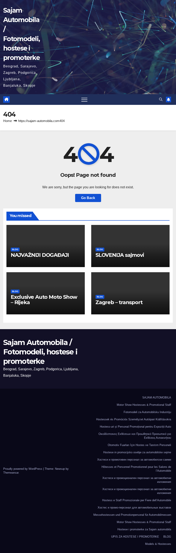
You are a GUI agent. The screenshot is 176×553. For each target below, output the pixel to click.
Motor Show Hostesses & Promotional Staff (144, 404)
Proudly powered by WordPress (23, 468)
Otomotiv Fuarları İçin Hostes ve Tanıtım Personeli (139, 445)
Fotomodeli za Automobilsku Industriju (147, 412)
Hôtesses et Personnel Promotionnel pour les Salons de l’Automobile (136, 468)
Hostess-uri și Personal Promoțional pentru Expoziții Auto (135, 426)
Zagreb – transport (119, 302)
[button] (160, 99)
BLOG (15, 249)
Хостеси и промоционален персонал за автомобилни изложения (136, 479)
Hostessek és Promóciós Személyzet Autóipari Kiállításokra (133, 419)
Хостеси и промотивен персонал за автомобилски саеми (134, 459)
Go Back (88, 198)
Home (7, 121)
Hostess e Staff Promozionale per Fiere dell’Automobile (136, 500)
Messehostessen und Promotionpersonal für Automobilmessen (132, 514)
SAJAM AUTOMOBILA (156, 397)
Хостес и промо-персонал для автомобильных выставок (134, 507)
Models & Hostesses (158, 544)
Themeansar (10, 472)
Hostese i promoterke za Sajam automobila (144, 529)
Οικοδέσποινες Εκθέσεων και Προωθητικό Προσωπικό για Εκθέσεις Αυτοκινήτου (135, 435)
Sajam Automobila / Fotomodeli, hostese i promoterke (40, 352)
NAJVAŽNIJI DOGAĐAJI (40, 255)
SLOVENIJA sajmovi (120, 255)
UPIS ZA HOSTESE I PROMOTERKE (135, 536)
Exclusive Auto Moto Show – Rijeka (44, 299)
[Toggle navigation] (84, 99)
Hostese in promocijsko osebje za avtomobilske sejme (137, 452)
